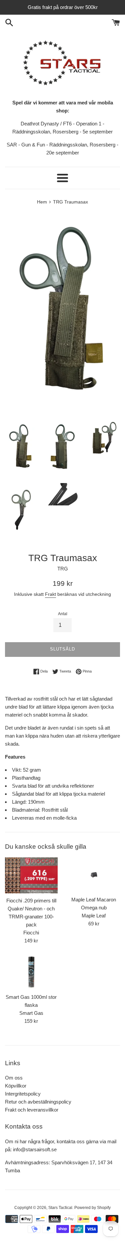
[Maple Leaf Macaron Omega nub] (94, 874)
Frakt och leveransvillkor (31, 1110)
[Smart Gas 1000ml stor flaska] (31, 972)
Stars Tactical (60, 1207)
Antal (62, 613)
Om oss (14, 1078)
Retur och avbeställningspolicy (38, 1102)
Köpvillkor (15, 1086)
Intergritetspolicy (23, 1094)
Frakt (50, 594)
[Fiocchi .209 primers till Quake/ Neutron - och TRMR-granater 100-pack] (31, 875)
